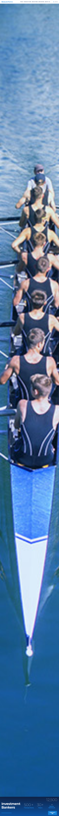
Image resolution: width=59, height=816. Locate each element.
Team (21, 1)
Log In (56, 1)
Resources (41, 1)
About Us (47, 1)
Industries (35, 1)
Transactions (27, 1)
